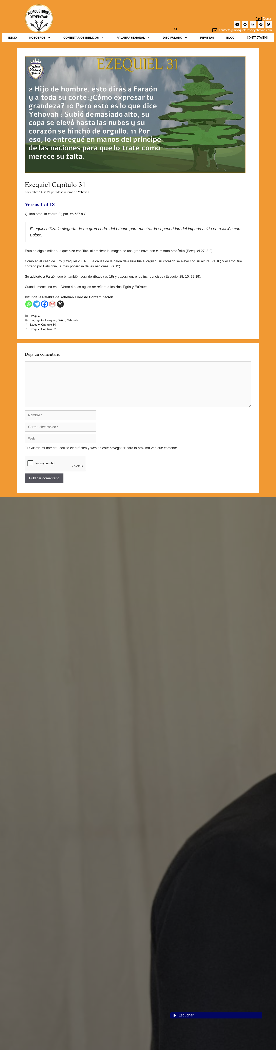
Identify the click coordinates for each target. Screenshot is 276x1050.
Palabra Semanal (131, 37)
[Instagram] (253, 24)
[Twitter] (268, 24)
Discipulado (172, 37)
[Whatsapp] (28, 304)
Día (31, 320)
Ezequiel (34, 315)
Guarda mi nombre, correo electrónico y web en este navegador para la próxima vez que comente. (103, 448)
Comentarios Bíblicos (81, 37)
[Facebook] (261, 24)
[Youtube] (237, 24)
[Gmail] (52, 304)
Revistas (207, 37)
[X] (60, 304)
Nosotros (37, 37)
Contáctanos (257, 37)
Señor (61, 320)
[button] (40, 37)
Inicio (12, 37)
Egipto (40, 320)
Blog (230, 37)
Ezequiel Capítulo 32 (42, 329)
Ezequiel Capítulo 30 (42, 324)
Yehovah (72, 320)
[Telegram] (245, 24)
